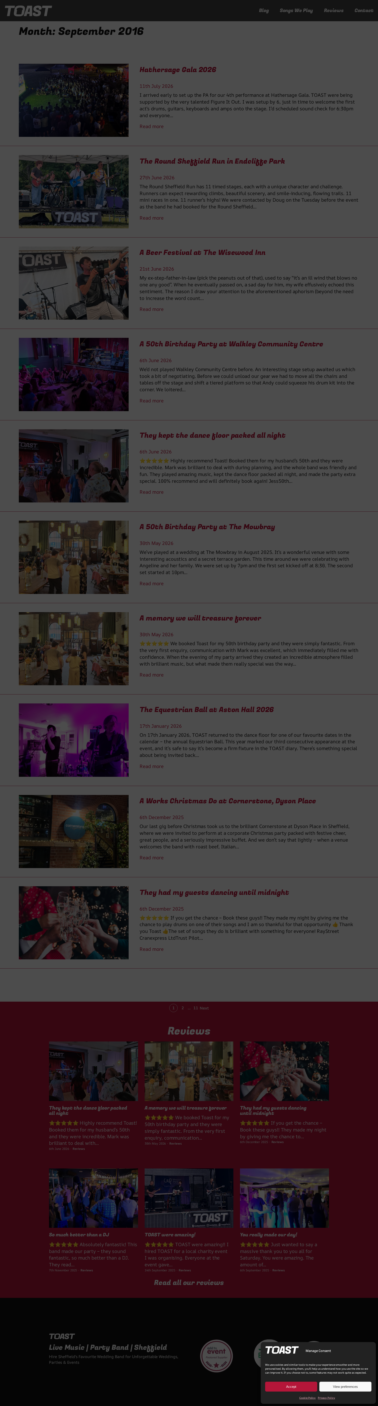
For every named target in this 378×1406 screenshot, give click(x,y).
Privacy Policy (326, 1398)
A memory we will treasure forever (186, 1108)
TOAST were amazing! (170, 1235)
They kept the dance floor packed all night (88, 1110)
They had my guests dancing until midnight (273, 1110)
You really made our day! (268, 1235)
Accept (291, 1386)
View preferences (345, 1386)
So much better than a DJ (79, 1235)
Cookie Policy (307, 1398)
